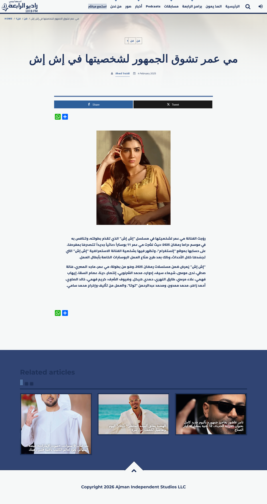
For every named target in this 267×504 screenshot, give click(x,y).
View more (56, 424)
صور (128, 6)
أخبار (138, 6)
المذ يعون (214, 6)
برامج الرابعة (192, 6)
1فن (18, 18)
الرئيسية (232, 6)
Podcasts (153, 6)
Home (8, 18)
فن (25, 18)
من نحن (116, 6)
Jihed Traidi (122, 73)
